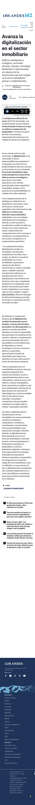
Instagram (10, 676)
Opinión (7, 722)
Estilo (6, 727)
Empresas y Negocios (12, 725)
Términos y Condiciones (13, 754)
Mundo (7, 719)
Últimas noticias (10, 698)
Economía (8, 704)
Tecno (7, 733)
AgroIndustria (9, 730)
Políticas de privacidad (12, 757)
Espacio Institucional (12, 739)
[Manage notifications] (30, 796)
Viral (6, 736)
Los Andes (4, 26)
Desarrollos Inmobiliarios (14, 488)
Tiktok (15, 676)
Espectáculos (9, 716)
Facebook (6, 676)
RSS (6, 760)
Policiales (8, 710)
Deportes (8, 713)
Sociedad (8, 707)
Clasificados (9, 751)
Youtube (24, 676)
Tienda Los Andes (11, 748)
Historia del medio (11, 763)
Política (7, 701)
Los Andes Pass (10, 745)
